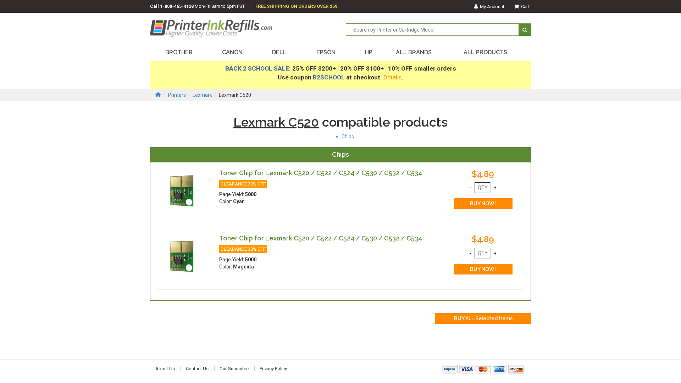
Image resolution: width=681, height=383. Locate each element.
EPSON (326, 52)
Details (392, 77)
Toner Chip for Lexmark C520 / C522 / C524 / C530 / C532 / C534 (320, 173)
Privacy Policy (273, 368)
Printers (177, 95)
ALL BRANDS (414, 52)
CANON (232, 52)
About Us (165, 368)
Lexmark (202, 95)
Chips (348, 136)
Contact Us (197, 368)
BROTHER (179, 52)
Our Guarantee (234, 368)
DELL (279, 52)
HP (368, 52)
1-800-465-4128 (177, 6)
